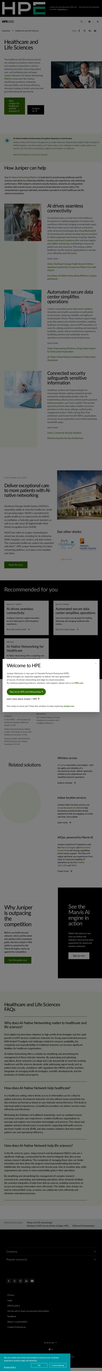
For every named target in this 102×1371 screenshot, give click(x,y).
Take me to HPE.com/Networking (25, 692)
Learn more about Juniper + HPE (22, 699)
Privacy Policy (10, 1367)
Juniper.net (68, 706)
